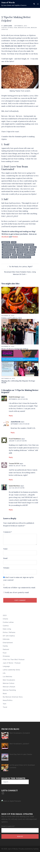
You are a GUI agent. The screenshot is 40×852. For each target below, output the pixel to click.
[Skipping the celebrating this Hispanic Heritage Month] (20, 363)
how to (32, 249)
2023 (5, 615)
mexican (13, 257)
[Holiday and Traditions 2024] (20, 300)
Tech (4, 704)
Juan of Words (8, 2)
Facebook (4, 237)
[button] (34, 4)
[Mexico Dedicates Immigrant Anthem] (20, 331)
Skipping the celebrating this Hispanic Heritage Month (18, 381)
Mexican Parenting (9, 690)
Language (6, 666)
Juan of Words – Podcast (11, 663)
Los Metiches (7, 676)
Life (4, 673)
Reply (11, 416)
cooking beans (7, 247)
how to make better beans (26, 252)
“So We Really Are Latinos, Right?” (21, 266)
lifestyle (5, 257)
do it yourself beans (21, 247)
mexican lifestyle (24, 257)
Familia (5, 646)
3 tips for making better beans (12, 244)
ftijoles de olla (22, 249)
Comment (7, 532)
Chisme (5, 619)
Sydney (36, 849)
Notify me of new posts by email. (17, 592)
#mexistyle (5, 242)
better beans (29, 244)
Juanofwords (29, 254)
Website (6, 568)
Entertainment (8, 642)
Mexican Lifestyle (9, 687)
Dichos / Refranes (9, 632)
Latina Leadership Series (11, 670)
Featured (6, 649)
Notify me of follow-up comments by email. (19, 588)
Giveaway (6, 656)
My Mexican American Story (13, 697)
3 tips (13, 242)
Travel (5, 707)
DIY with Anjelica (9, 636)
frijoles (33, 247)
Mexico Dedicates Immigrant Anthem (14, 349)
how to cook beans (9, 252)
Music (5, 693)
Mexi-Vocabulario (9, 680)
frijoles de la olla (9, 249)
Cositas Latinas (7, 27)
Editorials (6, 639)
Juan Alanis (7, 25)
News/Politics (7, 700)
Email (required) (8, 826)
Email (5, 558)
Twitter (15, 237)
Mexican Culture (24, 27)
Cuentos (6, 626)
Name (5, 549)
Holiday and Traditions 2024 (11, 318)
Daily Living (7, 629)
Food (15, 27)
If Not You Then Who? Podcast (13, 659)
